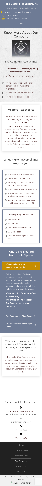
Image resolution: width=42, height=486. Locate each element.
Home (21, 445)
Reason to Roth (21, 456)
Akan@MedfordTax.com (17, 18)
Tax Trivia (21, 472)
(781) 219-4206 (13, 15)
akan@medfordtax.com (21, 422)
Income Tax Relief (21, 450)
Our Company (21, 461)
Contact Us (21, 466)
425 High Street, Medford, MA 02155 (19, 12)
